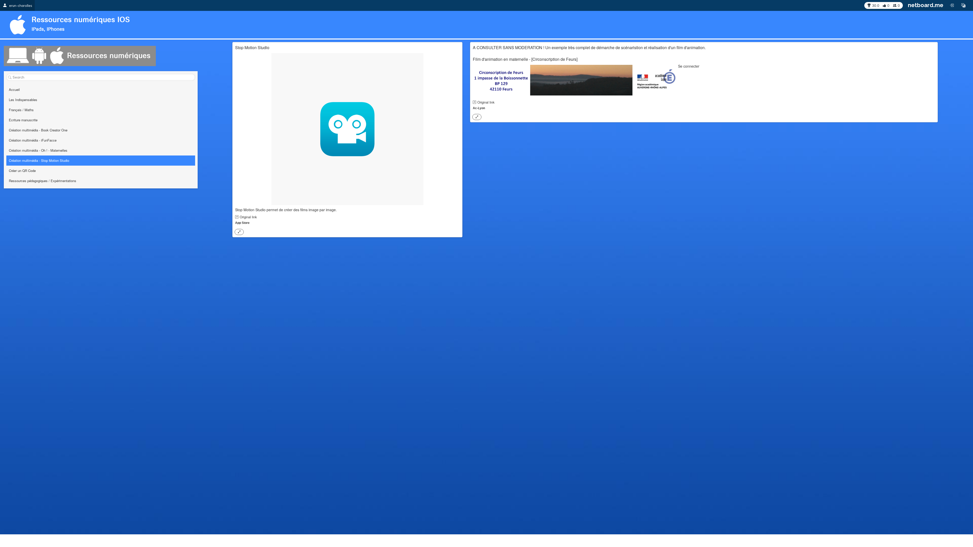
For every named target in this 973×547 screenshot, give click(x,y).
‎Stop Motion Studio (252, 47)
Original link (248, 217)
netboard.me (925, 5)
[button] (963, 5)
